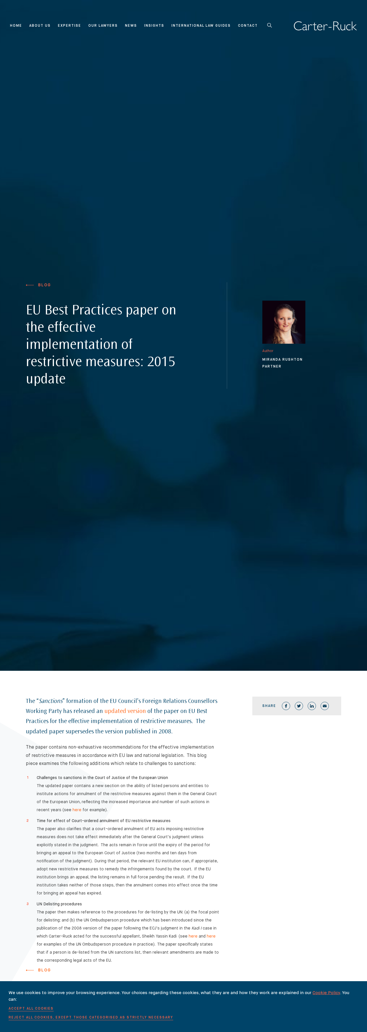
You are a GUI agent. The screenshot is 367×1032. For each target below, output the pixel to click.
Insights (154, 26)
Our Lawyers (103, 26)
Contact (248, 26)
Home (16, 26)
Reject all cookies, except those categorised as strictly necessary (91, 1017)
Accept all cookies (31, 1008)
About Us (40, 26)
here (77, 810)
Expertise (69, 26)
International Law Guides (201, 26)
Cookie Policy (326, 993)
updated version (125, 711)
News (131, 26)
